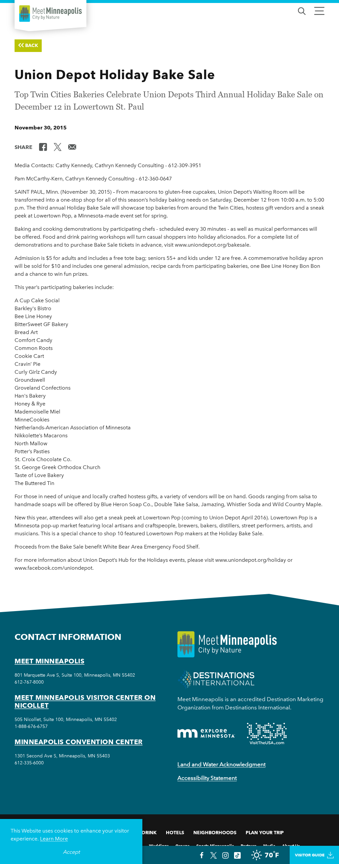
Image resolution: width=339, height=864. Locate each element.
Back (31, 45)
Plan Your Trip (265, 832)
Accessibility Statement (207, 778)
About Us (291, 845)
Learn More (54, 839)
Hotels (175, 832)
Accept (71, 852)
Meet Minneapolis (49, 661)
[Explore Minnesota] (206, 733)
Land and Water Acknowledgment (221, 764)
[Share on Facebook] (43, 146)
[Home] (50, 13)
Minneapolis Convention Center (79, 742)
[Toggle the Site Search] (302, 10)
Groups (182, 845)
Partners (249, 845)
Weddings (159, 845)
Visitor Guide (309, 854)
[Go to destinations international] (216, 679)
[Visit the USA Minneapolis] (267, 733)
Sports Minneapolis (215, 845)
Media (269, 845)
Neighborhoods (214, 832)
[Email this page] (72, 146)
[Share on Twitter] (58, 146)
